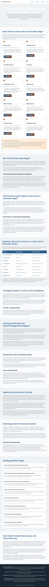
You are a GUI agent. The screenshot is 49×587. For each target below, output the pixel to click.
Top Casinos (32, 1)
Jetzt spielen (7, 56)
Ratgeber (38, 1)
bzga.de (29, 569)
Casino (5, 2)
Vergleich (43, 1)
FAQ (47, 1)
